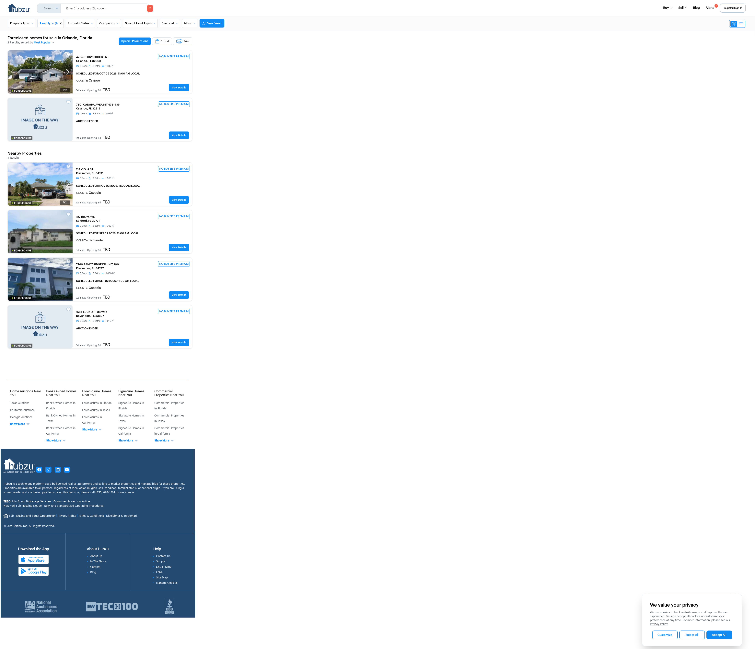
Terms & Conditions (91, 515)
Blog (696, 7)
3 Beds (83, 66)
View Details (179, 87)
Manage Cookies (167, 583)
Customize (664, 634)
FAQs (159, 572)
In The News (98, 561)
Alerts (711, 7)
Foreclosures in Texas (96, 410)
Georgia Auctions (21, 417)
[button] (12, 72)
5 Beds (83, 273)
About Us (96, 556)
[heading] (155, 41)
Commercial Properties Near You (169, 393)
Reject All (692, 634)
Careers (95, 567)
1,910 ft (110, 321)
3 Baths (96, 66)
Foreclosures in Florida (97, 403)
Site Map (162, 577)
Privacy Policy (659, 624)
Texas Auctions (19, 403)
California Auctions (22, 410)
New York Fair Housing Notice (23, 506)
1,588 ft (110, 178)
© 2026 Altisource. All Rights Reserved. (29, 526)
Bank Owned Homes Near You (61, 393)
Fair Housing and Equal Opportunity (32, 515)
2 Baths (96, 113)
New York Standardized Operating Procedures (73, 506)
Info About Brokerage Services (27, 501)
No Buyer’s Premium (174, 56)
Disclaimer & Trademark (121, 515)
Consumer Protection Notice (71, 501)
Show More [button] (17, 424)
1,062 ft (110, 226)
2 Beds (83, 113)
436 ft (109, 113)
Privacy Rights (67, 515)
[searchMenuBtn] (150, 8)
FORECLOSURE (22, 91)
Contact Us (163, 556)
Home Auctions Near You (25, 393)
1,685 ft (110, 66)
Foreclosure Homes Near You (96, 393)
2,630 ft (110, 273)
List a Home (163, 566)
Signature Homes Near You (131, 393)
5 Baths (96, 273)
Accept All (719, 634)
